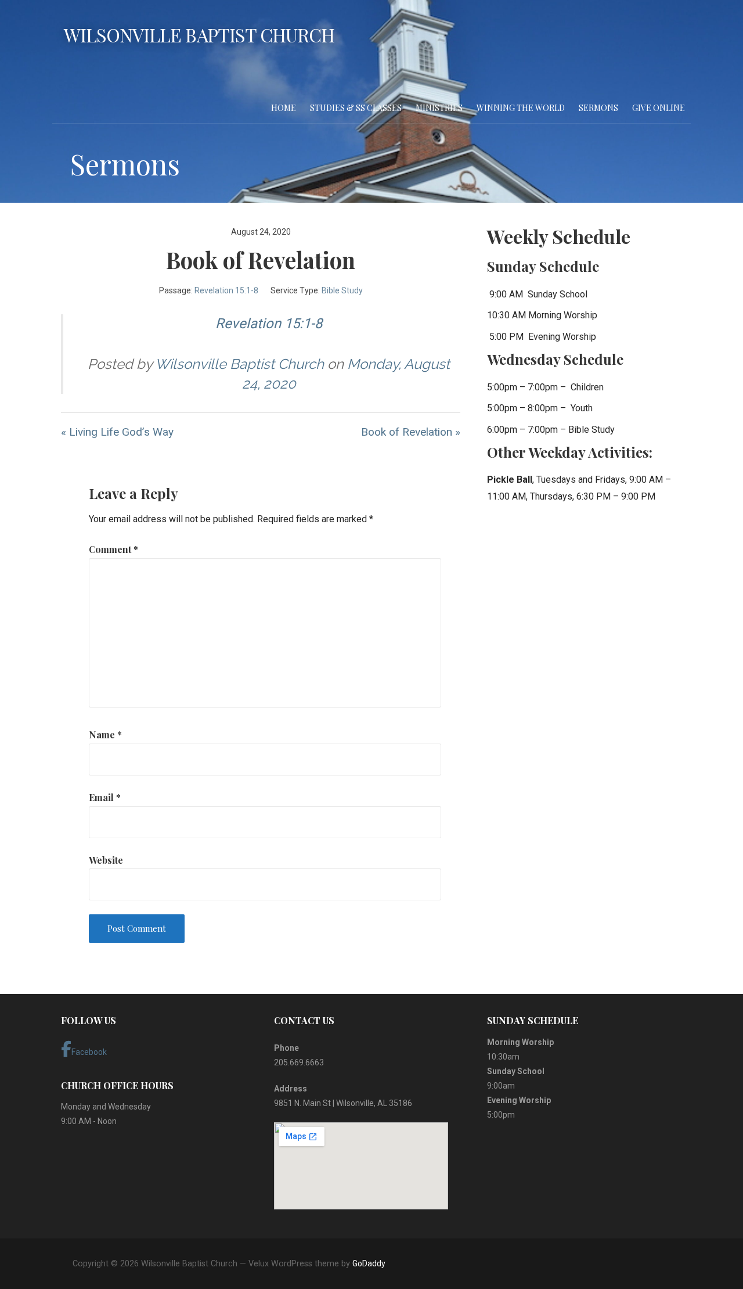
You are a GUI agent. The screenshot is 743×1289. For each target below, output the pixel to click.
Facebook (89, 1052)
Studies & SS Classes (356, 107)
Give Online (658, 107)
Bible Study (342, 290)
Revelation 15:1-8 (226, 290)
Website (106, 860)
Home (283, 107)
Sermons (598, 107)
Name (105, 734)
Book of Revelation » (410, 432)
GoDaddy (368, 1263)
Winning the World (521, 107)
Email (105, 797)
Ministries (439, 107)
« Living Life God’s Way (117, 432)
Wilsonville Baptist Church (199, 34)
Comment (113, 549)
